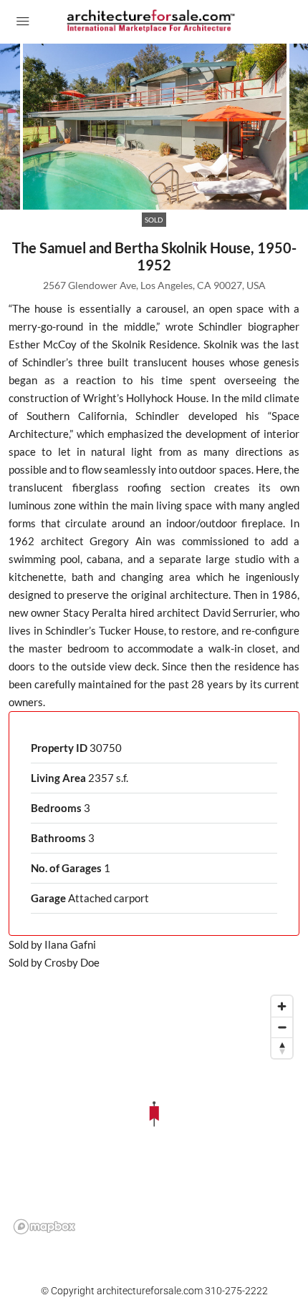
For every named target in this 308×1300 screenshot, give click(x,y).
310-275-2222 (236, 1290)
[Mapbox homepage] (44, 1226)
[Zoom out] (281, 1027)
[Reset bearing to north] (281, 1047)
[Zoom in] (281, 1006)
